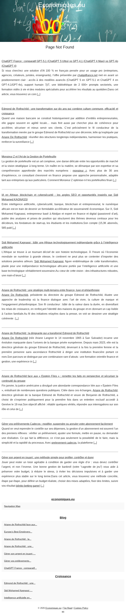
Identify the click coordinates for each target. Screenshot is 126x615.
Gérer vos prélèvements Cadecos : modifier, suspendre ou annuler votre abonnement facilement (57, 423)
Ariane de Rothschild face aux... (20, 524)
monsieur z (80, 170)
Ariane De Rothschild (14, 137)
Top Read (67, 608)
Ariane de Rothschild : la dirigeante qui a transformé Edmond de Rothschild (45, 333)
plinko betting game (27, 485)
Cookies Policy (81, 608)
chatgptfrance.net (87, 75)
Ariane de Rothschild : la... (17, 539)
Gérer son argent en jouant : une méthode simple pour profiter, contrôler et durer (48, 457)
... (39, 94)
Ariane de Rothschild (105, 390)
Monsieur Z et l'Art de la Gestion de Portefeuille (29, 156)
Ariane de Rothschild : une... (18, 546)
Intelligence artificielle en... (18, 597)
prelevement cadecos (64, 442)
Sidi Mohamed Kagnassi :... (18, 590)
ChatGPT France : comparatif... (20, 568)
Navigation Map (12, 506)
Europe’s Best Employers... (18, 531)
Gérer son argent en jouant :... (20, 553)
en (63, 611)
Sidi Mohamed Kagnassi (48, 261)
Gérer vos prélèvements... (17, 561)
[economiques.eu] (63, 21)
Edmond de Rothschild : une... (19, 583)
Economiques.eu (53, 608)
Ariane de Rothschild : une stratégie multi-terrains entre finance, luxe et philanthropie (51, 290)
